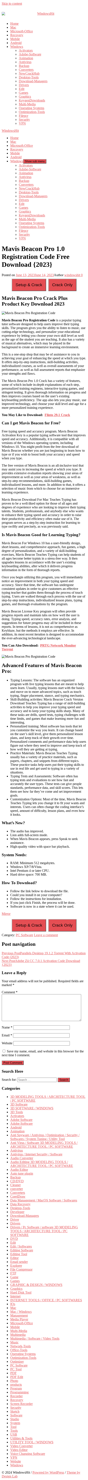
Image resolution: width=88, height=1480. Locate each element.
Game (14, 1277)
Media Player (19, 1319)
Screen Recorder (21, 1404)
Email (7, 1035)
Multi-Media (27, 104)
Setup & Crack (29, 285)
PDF (13, 1373)
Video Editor (19, 1450)
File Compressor (21, 1269)
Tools (14, 1430)
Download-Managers (33, 81)
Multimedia (18, 1334)
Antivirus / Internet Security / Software (36, 1154)
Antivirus (25, 62)
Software (16, 1415)
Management (19, 1315)
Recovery (16, 35)
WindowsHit (10, 130)
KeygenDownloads (32, 100)
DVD (14, 1239)
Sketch (14, 1411)
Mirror (6, 914)
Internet (15, 1296)
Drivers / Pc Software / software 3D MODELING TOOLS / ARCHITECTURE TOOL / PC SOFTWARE (44, 1231)
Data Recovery (20, 1204)
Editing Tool (18, 1254)
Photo (14, 1381)
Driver (14, 1219)
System (15, 1423)
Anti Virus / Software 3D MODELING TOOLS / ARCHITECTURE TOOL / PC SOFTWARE (44, 1144)
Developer (17, 1212)
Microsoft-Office (21, 31)
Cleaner (15, 1185)
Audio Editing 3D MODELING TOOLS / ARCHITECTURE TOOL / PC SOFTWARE (41, 1164)
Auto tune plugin (21, 1173)
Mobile (15, 39)
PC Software (24, 935)
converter (16, 1189)
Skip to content (12, 3)
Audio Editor (19, 1169)
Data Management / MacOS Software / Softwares (43, 1200)
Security (24, 119)
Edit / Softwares (21, 1246)
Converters (26, 69)
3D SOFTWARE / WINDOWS (31, 1108)
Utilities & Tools (21, 1438)
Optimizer (17, 1361)
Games (23, 92)
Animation (26, 58)
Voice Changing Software (27, 1453)
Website (7, 1043)
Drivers (24, 85)
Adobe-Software (30, 54)
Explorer (16, 1265)
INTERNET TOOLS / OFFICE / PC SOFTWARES (46, 1300)
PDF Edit (16, 1377)
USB (13, 1434)
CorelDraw (17, 1196)
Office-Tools (18, 1350)
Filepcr (23, 116)
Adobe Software (21, 1120)
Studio (14, 1419)
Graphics (25, 96)
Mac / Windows (21, 1311)
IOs (12, 1304)
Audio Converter (21, 1158)
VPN (22, 123)
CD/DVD (17, 1181)
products (16, 1384)
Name (7, 1027)
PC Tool (16, 1369)
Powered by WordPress (48, 1472)
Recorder (16, 1396)
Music (14, 1342)
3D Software (19, 1104)
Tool (13, 1427)
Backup (24, 66)
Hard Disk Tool (20, 1292)
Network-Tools (20, 1346)
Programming (19, 1392)
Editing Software (21, 1250)
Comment (10, 992)
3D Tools (16, 1112)
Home (14, 23)
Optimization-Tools (32, 112)
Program (16, 1388)
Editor (14, 1258)
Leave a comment (46, 935)
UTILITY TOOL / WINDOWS (31, 1442)
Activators (26, 50)
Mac (13, 27)
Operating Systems (31, 108)
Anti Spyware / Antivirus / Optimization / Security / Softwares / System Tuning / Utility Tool (44, 1137)
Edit (21, 89)
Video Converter (21, 1446)
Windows (16, 46)
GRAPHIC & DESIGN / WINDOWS (36, 1285)
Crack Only (62, 285)
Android (16, 43)
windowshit (72, 275)
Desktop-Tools (29, 77)
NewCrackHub (29, 73)
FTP (13, 1273)
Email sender (19, 1262)
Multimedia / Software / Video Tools (34, 1338)
